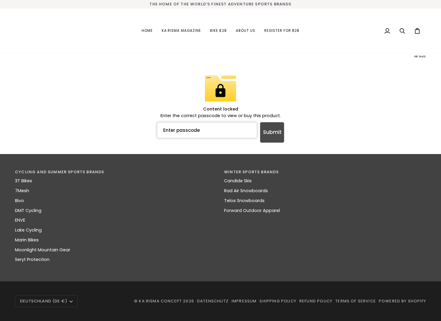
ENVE (20, 220)
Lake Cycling (28, 230)
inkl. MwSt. (420, 56)
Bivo (19, 201)
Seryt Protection (32, 259)
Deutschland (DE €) (43, 301)
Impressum (244, 301)
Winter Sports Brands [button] (251, 172)
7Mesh (22, 191)
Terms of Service (355, 301)
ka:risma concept (160, 301)
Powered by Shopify (402, 301)
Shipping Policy (278, 301)
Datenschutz (213, 301)
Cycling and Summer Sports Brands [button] (59, 172)
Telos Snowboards (244, 201)
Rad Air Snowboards (246, 191)
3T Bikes (23, 181)
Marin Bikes (27, 240)
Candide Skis (238, 181)
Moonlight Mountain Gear (42, 250)
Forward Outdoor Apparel (252, 210)
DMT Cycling (28, 210)
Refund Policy (315, 301)
